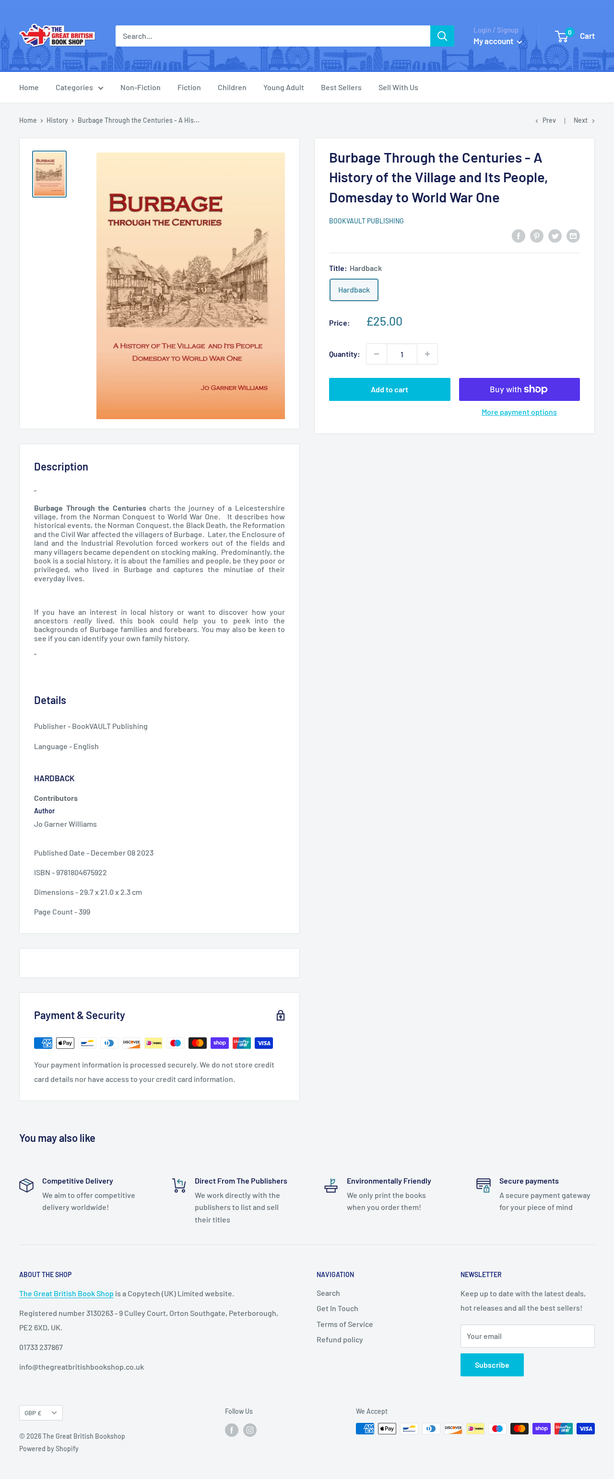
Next (581, 120)
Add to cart (389, 389)
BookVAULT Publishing (366, 221)
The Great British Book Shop (66, 1293)
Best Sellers (341, 87)
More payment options (519, 411)
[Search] (442, 36)
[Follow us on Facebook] (231, 1429)
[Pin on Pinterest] (536, 235)
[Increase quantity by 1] (427, 354)
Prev (549, 120)
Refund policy (340, 1339)
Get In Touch (337, 1308)
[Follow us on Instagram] (250, 1429)
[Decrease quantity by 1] (376, 354)
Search (328, 1292)
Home (29, 87)
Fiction (189, 87)
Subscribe (492, 1364)
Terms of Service (345, 1323)
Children (232, 87)
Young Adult (283, 87)
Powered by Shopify (49, 1448)
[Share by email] (573, 235)
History (57, 120)
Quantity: (344, 353)
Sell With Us (398, 87)
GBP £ (32, 1413)
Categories (74, 87)
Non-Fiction (140, 87)
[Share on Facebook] (518, 235)
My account (494, 41)
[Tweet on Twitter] (555, 235)
